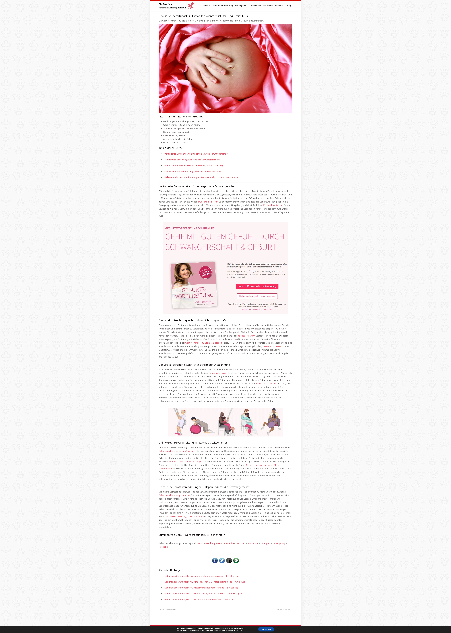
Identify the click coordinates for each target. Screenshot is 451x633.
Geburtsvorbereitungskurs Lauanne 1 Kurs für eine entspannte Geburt (265, 613)
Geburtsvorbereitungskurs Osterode (183, 516)
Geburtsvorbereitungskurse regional (229, 6)
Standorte (205, 6)
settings (239, 630)
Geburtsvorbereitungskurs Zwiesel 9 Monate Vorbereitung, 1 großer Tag (201, 587)
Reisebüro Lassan (246, 335)
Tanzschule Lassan (217, 373)
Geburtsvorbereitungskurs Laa (174, 495)
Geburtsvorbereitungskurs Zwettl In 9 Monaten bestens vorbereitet (199, 599)
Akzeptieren (266, 629)
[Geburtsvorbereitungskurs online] (176, 5)
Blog (289, 6)
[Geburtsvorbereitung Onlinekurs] (225, 268)
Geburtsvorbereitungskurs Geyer (185, 461)
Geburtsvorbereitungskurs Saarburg (177, 451)
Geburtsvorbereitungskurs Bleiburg (203, 342)
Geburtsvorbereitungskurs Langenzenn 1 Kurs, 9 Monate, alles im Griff (189, 613)
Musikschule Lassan (208, 201)
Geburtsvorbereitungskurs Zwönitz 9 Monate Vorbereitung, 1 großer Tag (201, 576)
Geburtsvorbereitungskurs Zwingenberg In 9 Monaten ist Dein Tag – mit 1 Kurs (204, 581)
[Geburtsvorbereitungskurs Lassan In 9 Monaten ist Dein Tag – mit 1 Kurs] (225, 68)
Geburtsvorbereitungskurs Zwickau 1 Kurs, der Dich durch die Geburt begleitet (204, 593)
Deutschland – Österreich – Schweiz (266, 6)
